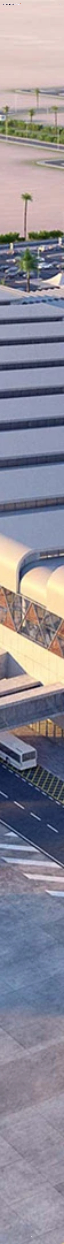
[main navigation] (61, 4)
